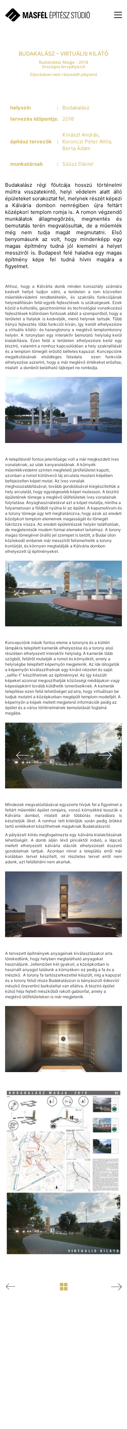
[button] (118, 15)
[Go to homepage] (47, 14)
